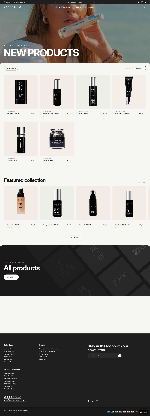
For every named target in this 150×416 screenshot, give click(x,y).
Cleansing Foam (12, 160)
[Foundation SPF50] (21, 203)
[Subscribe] (119, 355)
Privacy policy (13, 412)
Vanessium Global (9, 389)
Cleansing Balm (48, 160)
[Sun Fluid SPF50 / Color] (57, 92)
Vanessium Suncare (12, 111)
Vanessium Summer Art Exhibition (49, 349)
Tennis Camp (43, 356)
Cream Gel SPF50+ (85, 225)
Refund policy (8, 356)
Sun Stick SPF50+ (13, 113)
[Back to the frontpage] (4, 45)
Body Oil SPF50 (84, 113)
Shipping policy (8, 359)
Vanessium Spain (9, 373)
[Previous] (56, 2)
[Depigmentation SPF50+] (57, 203)
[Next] (94, 2)
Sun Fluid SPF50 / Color (51, 113)
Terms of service (19, 412)
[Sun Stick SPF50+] (21, 92)
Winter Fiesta (43, 354)
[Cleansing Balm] (57, 139)
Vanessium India (9, 386)
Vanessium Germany (10, 378)
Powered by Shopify (23, 410)
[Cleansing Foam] (21, 139)
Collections (11, 45)
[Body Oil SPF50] (93, 92)
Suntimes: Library (9, 349)
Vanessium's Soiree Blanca (47, 351)
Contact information (34, 412)
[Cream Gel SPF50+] (93, 203)
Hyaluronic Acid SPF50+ (123, 113)
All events (42, 359)
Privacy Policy (8, 362)
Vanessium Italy (8, 376)
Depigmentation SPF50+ (51, 225)
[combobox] (8, 2)
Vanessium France (9, 381)
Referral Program (9, 351)
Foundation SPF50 (13, 225)
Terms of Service (9, 354)
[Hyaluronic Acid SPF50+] (129, 92)
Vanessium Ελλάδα (9, 383)
